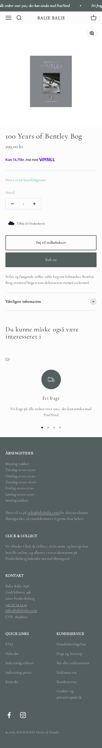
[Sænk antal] (12, 203)
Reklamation (67, 672)
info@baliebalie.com (43, 512)
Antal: (10, 192)
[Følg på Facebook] (9, 715)
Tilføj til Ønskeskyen (30, 223)
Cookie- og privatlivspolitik (69, 694)
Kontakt (11, 681)
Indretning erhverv (19, 663)
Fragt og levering (69, 653)
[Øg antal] (34, 203)
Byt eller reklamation (73, 663)
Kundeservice (67, 681)
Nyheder (11, 653)
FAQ (9, 644)
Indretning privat (18, 672)
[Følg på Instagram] (23, 715)
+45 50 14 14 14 (16, 604)
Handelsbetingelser (71, 644)
